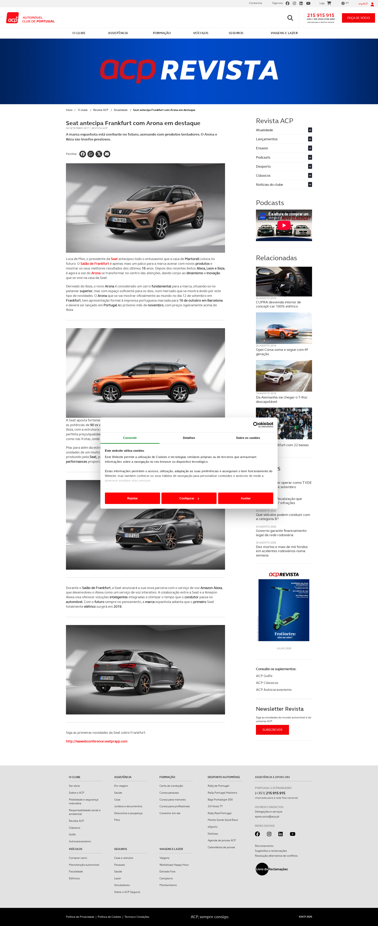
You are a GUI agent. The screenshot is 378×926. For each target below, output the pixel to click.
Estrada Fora (167, 871)
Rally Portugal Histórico (222, 792)
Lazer (117, 878)
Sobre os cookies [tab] (248, 437)
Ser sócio (74, 786)
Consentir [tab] (130, 437)
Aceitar (246, 498)
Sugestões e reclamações (271, 851)
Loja (322, 3)
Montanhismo (168, 885)
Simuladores (122, 885)
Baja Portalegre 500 (220, 799)
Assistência (123, 777)
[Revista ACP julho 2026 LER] (284, 606)
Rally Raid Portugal (220, 813)
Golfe (72, 834)
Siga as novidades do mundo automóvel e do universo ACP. (283, 719)
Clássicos (283, 175)
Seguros (120, 849)
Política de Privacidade (80, 917)
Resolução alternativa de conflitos (276, 855)
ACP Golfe (264, 675)
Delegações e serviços (268, 811)
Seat (114, 259)
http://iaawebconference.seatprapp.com (96, 741)
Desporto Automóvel (224, 777)
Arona (96, 273)
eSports (212, 826)
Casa (117, 799)
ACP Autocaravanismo (274, 689)
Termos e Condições (136, 917)
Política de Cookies (109, 917)
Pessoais (119, 865)
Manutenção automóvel (84, 865)
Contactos (255, 3)
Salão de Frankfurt (95, 263)
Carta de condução (171, 786)
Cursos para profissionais (174, 806)
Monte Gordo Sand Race (223, 820)
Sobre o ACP (76, 792)
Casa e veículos (123, 858)
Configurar (186, 498)
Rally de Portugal (218, 786)
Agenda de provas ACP (222, 840)
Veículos (75, 849)
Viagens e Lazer (171, 849)
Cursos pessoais (169, 792)
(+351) (270, 793)
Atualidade (121, 110)
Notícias (213, 833)
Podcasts (283, 157)
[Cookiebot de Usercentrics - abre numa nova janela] (256, 425)
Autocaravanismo (80, 841)
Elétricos (74, 878)
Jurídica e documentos (128, 806)
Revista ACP (100, 110)
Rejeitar (132, 498)
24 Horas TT (215, 806)
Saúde (118, 792)
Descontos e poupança (128, 813)
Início (69, 110)
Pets (117, 820)
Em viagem (121, 786)
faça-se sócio (358, 18)
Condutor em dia (169, 813)
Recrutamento (264, 846)
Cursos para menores (172, 799)
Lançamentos (283, 139)
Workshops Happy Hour (174, 865)
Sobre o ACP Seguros (127, 892)
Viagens (164, 858)
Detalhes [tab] (189, 437)
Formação (167, 777)
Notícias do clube (283, 184)
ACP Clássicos (267, 682)
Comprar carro (78, 858)
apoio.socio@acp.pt (267, 816)
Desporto (283, 166)
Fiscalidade (76, 871)
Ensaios (283, 148)
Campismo (166, 878)
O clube (83, 110)
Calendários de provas (221, 847)
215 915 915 (320, 15)
